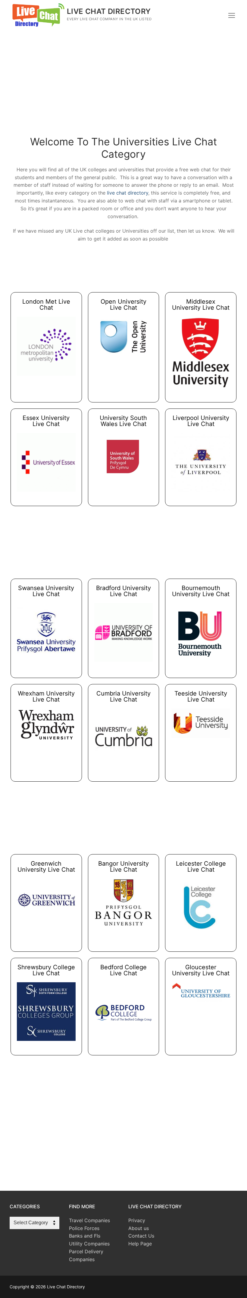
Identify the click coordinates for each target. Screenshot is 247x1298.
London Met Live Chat (46, 304)
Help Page (140, 1244)
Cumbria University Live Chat (123, 696)
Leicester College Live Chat (201, 866)
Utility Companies (89, 1244)
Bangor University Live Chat (123, 866)
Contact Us (141, 1236)
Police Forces (84, 1228)
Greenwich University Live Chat (46, 866)
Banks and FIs (84, 1236)
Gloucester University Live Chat (201, 970)
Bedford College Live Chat (123, 970)
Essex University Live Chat (46, 421)
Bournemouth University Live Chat (201, 591)
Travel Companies (89, 1220)
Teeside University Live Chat (200, 696)
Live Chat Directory (109, 11)
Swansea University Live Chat (46, 591)
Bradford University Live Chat (123, 591)
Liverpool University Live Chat (201, 421)
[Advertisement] (123, 88)
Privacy (136, 1220)
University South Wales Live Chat (123, 421)
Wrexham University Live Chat (46, 696)
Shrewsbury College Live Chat (46, 970)
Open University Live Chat (123, 304)
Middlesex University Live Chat (201, 304)
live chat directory (127, 193)
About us (138, 1228)
